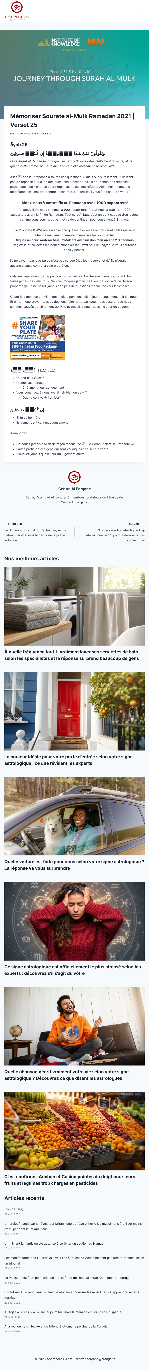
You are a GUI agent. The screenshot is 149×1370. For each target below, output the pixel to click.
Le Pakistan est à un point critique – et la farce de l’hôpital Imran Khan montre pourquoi (67, 1278)
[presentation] (74, 606)
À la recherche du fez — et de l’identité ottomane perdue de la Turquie (56, 1326)
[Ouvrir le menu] (141, 11)
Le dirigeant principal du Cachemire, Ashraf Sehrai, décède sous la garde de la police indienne (36, 532)
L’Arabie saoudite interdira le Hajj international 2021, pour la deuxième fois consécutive (115, 532)
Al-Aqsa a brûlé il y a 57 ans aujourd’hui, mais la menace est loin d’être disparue (62, 1312)
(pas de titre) (13, 1209)
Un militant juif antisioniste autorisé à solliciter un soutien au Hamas (53, 1243)
